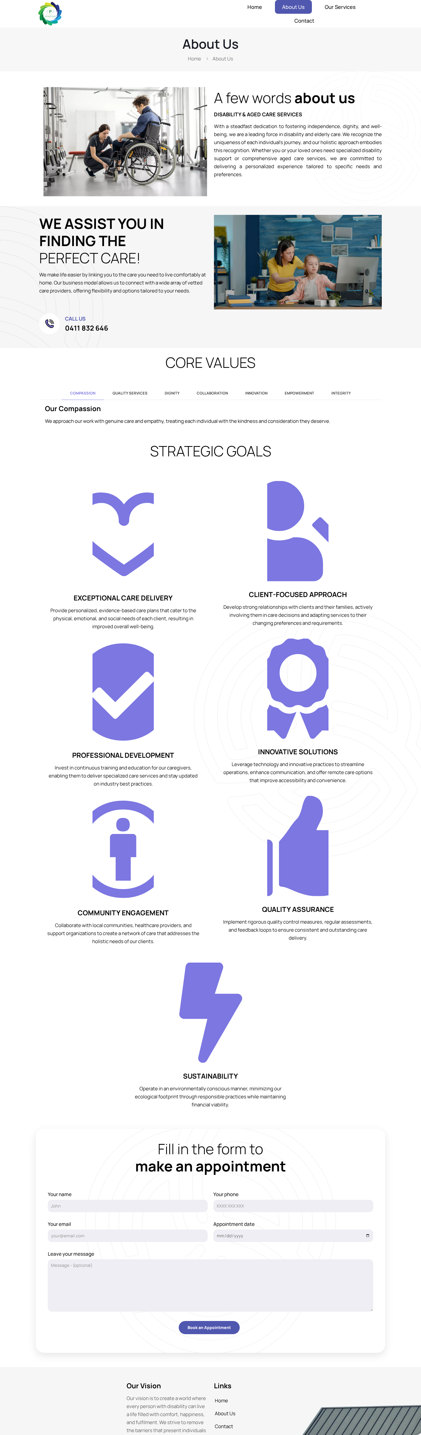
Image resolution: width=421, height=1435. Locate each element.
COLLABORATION (212, 393)
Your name (60, 1194)
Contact (224, 1426)
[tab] (83, 393)
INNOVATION (256, 393)
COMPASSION (82, 393)
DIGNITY (172, 393)
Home (194, 58)
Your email (59, 1224)
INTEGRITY (341, 393)
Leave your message (71, 1254)
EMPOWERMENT (299, 393)
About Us (225, 1413)
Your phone (226, 1194)
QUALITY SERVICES (130, 393)
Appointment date (234, 1224)
